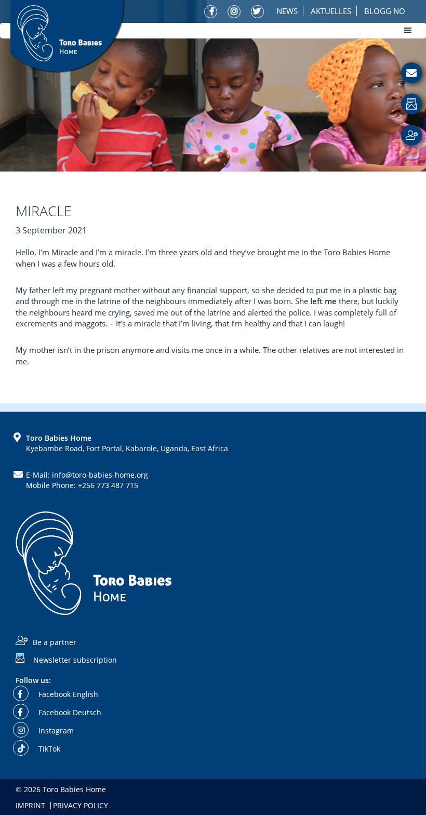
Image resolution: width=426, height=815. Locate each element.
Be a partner (54, 642)
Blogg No (384, 11)
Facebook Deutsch (68, 712)
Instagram (55, 730)
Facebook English (67, 694)
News (287, 11)
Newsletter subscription (75, 659)
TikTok (48, 749)
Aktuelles (331, 11)
